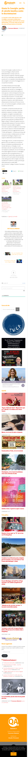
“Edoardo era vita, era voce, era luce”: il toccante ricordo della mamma (12, 606)
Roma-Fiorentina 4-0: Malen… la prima (12, 664)
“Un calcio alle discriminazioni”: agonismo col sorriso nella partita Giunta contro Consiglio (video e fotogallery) (6, 205)
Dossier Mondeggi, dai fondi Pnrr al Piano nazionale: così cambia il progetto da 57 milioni (12, 582)
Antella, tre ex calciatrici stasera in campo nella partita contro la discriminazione (17, 188)
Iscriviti (4, 655)
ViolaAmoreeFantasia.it (9, 660)
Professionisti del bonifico (9, 663)
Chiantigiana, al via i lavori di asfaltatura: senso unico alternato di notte (12, 472)
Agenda (10, 216)
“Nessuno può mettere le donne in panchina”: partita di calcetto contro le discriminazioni (6, 188)
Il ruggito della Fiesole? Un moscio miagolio (13, 671)
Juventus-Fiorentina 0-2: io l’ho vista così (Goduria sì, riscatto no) (12, 675)
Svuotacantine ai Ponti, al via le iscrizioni (12, 451)
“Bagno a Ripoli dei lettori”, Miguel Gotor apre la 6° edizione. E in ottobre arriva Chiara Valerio (13, 409)
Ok (13, 754)
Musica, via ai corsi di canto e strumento (12, 432)
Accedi (23, 283)
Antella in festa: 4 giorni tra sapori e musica (13, 508)
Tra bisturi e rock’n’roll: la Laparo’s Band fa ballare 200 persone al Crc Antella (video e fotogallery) (12, 630)
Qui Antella (14, 216)
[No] (25, 751)
